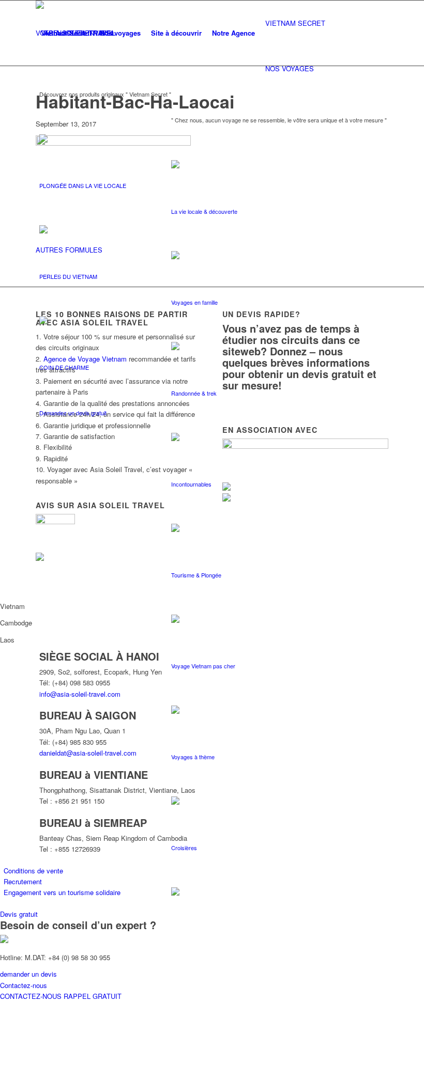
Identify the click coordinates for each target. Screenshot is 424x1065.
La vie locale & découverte (204, 211)
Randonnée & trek (194, 393)
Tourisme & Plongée (196, 575)
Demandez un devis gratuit (73, 413)
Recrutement (23, 881)
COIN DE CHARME (64, 367)
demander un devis (28, 974)
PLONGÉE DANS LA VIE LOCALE (82, 185)
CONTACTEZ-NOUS (32, 996)
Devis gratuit (19, 914)
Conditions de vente (33, 870)
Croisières (184, 847)
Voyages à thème (193, 757)
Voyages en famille (194, 302)
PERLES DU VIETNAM (68, 276)
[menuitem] (65, 33)
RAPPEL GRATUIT (93, 996)
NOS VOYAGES (289, 68)
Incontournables (191, 484)
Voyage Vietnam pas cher (203, 666)
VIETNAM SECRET (295, 23)
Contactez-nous (23, 985)
